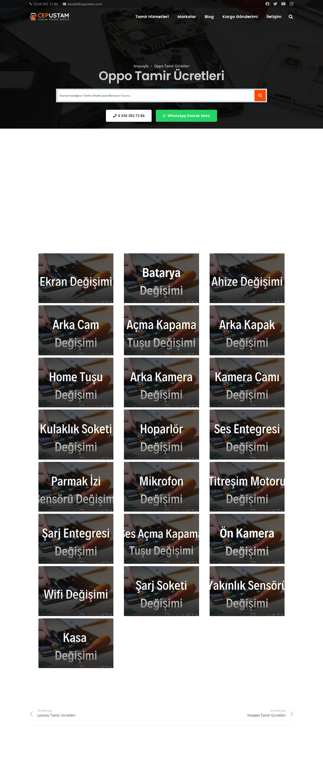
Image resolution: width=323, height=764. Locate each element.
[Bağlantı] (49, 17)
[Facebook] (267, 4)
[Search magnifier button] (260, 95)
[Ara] (291, 17)
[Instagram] (291, 4)
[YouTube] (283, 4)
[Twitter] (275, 4)
